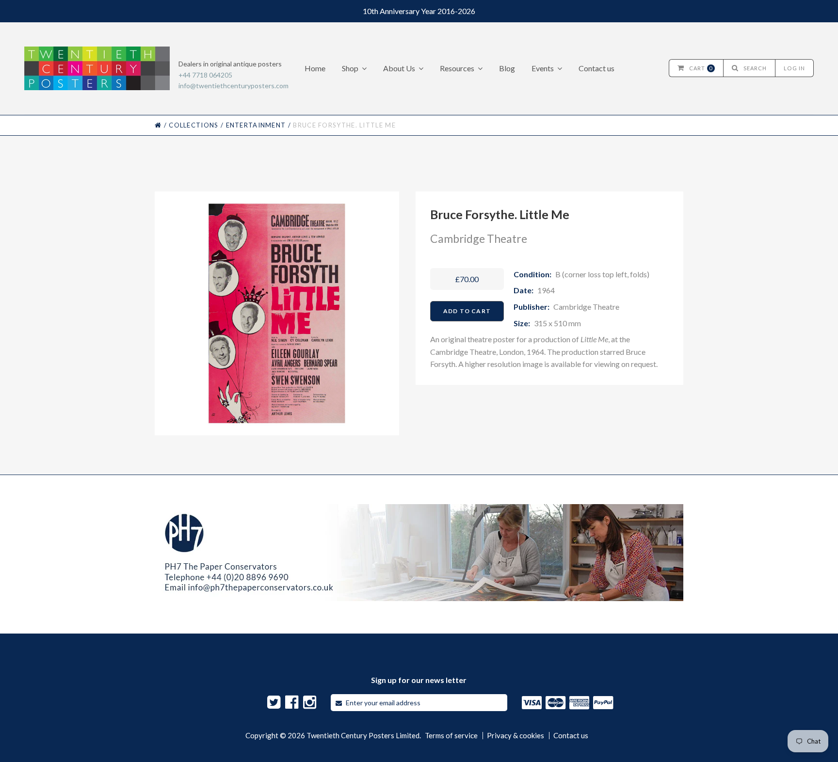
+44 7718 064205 (205, 75)
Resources (457, 68)
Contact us (596, 68)
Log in (794, 68)
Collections (193, 125)
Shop (350, 68)
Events (543, 68)
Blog (507, 68)
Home (315, 68)
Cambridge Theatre (478, 238)
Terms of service (451, 735)
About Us (399, 68)
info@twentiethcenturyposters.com (233, 85)
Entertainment (256, 125)
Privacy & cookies (515, 735)
